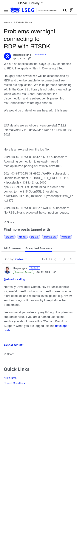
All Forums (10, 378)
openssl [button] (10, 236)
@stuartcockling (14, 279)
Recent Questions (14, 383)
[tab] (12, 248)
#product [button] (65, 236)
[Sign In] (71, 10)
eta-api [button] (22, 236)
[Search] (64, 10)
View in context (13, 345)
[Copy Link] (29, 58)
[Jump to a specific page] (70, 259)
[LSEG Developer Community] (34, 10)
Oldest (20, 259)
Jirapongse (20, 268)
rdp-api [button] (34, 236)
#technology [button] (50, 236)
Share (9, 222)
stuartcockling (22, 54)
